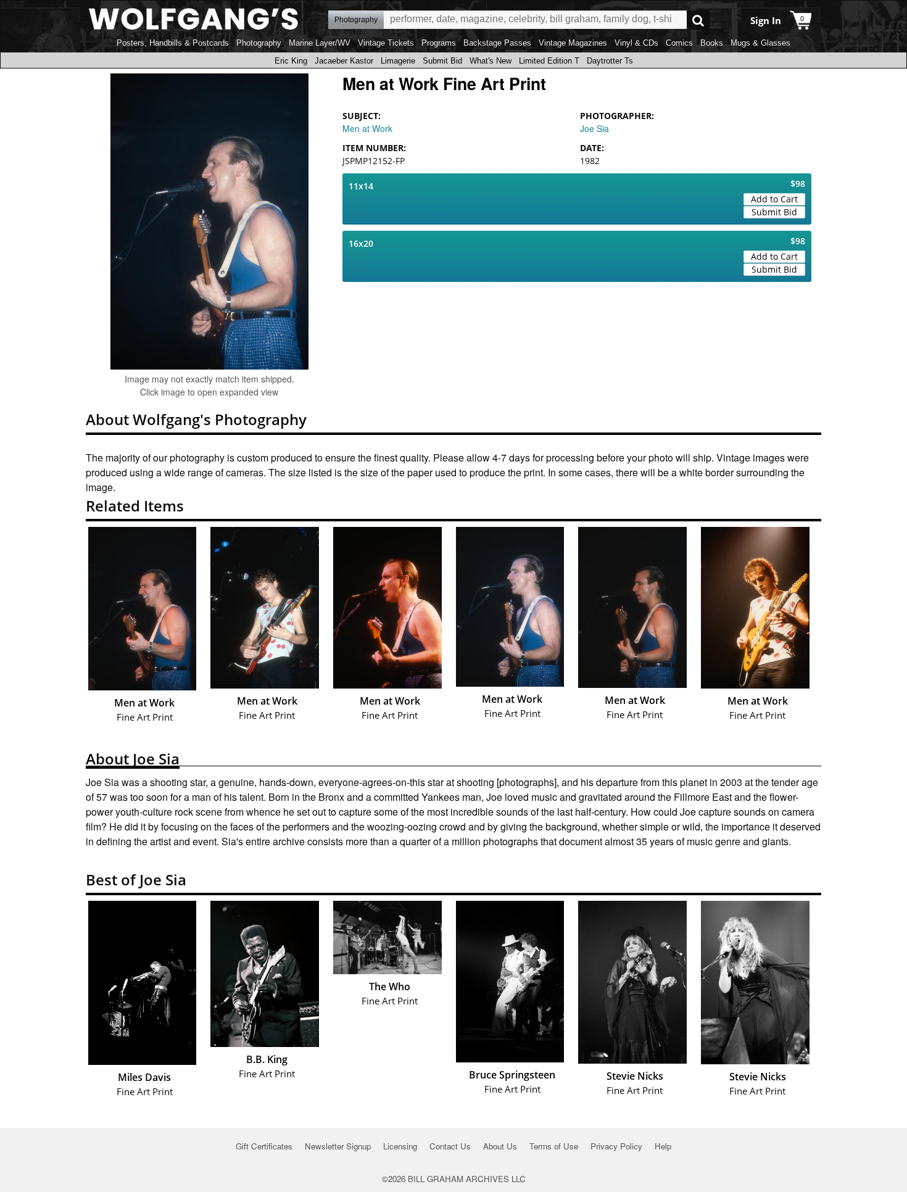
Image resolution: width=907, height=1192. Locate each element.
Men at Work (367, 128)
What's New (490, 60)
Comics (679, 43)
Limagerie (398, 60)
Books (711, 43)
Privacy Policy (616, 1146)
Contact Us (450, 1146)
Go (698, 20)
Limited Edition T (549, 60)
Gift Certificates (264, 1146)
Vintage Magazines (573, 43)
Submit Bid (442, 60)
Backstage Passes (497, 43)
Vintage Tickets (386, 43)
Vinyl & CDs (636, 43)
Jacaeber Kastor (344, 60)
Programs (438, 43)
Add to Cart (774, 199)
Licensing (400, 1146)
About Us (500, 1146)
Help (663, 1146)
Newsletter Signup (338, 1146)
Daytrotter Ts (610, 60)
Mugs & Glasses (760, 43)
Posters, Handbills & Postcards (173, 43)
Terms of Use (553, 1146)
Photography (258, 43)
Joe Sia (594, 128)
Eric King (291, 60)
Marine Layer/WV (319, 43)
